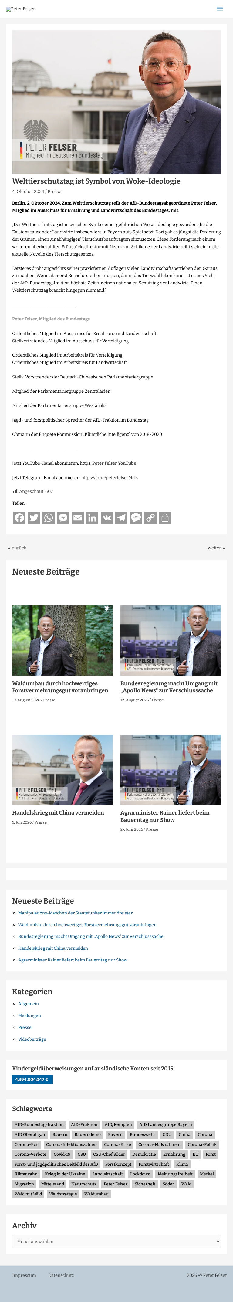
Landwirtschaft (108, 1174)
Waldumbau (96, 1194)
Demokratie (144, 1154)
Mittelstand (52, 1184)
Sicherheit (145, 1184)
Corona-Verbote (30, 1154)
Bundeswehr (142, 1134)
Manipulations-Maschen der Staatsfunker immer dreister (75, 913)
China (185, 1134)
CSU (82, 1154)
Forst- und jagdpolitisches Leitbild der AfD (56, 1164)
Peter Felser (115, 1184)
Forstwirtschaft (154, 1164)
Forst (211, 1154)
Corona (205, 1134)
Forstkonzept (118, 1164)
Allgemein (28, 1003)
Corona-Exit (27, 1144)
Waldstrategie (63, 1194)
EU (195, 1154)
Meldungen (29, 1015)
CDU (167, 1134)
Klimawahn (26, 1174)
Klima (182, 1164)
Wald (186, 1184)
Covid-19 (62, 1154)
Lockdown (140, 1174)
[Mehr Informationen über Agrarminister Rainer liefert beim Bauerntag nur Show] (170, 769)
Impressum (24, 1275)
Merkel (207, 1174)
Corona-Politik (202, 1144)
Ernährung (174, 1154)
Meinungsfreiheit (175, 1174)
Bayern (115, 1134)
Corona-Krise (117, 1144)
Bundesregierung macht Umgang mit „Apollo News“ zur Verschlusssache (169, 687)
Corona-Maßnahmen (159, 1144)
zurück (16, 548)
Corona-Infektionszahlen (71, 1144)
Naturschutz (83, 1184)
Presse (54, 191)
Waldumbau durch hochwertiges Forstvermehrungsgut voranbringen (60, 687)
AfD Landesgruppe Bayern (165, 1124)
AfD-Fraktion (84, 1124)
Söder (168, 1184)
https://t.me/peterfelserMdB (109, 477)
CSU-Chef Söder (109, 1154)
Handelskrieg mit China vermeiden (58, 812)
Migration (24, 1184)
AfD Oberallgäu (30, 1134)
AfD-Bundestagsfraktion (39, 1124)
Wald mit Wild (28, 1194)
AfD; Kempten (118, 1124)
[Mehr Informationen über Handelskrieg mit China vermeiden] (62, 769)
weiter (217, 548)
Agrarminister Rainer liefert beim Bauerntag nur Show (164, 816)
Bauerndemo (88, 1134)
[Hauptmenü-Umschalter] (220, 9)
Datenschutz (61, 1275)
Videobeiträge (32, 1039)
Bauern (59, 1134)
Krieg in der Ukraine (65, 1174)
